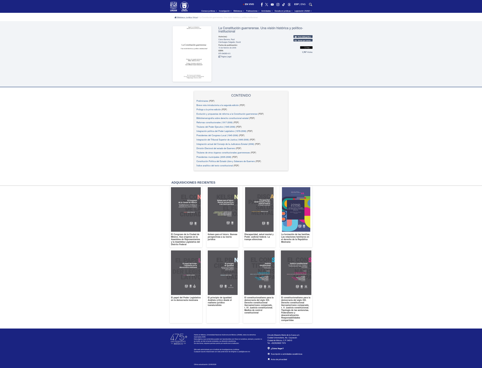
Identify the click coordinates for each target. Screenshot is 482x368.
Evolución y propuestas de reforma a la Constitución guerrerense (226, 113)
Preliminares (202, 100)
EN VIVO (249, 4)
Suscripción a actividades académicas (286, 354)
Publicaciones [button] (252, 10)
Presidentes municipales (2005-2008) (213, 156)
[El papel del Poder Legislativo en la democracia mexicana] (186, 286)
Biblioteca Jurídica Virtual (187, 17)
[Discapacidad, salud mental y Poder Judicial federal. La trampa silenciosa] (259, 216)
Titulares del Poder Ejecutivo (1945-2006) (215, 126)
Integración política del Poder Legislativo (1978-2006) (221, 131)
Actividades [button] (266, 10)
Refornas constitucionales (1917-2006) (214, 122)
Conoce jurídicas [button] (208, 10)
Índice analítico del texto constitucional (214, 165)
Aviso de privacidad (279, 359)
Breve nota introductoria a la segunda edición (217, 105)
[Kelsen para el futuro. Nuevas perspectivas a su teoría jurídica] (222, 216)
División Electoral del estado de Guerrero (215, 148)
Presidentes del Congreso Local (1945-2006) (217, 135)
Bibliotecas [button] (238, 10)
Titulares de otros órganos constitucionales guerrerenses (223, 152)
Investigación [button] (224, 10)
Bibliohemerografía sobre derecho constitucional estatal (222, 118)
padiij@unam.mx (244, 351)
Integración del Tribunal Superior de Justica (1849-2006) (222, 139)
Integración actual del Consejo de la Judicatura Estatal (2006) (225, 143)
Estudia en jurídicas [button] (283, 10)
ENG (303, 4)
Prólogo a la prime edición (208, 109)
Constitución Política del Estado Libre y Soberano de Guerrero (225, 161)
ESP (296, 4)
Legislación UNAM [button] (302, 10)
